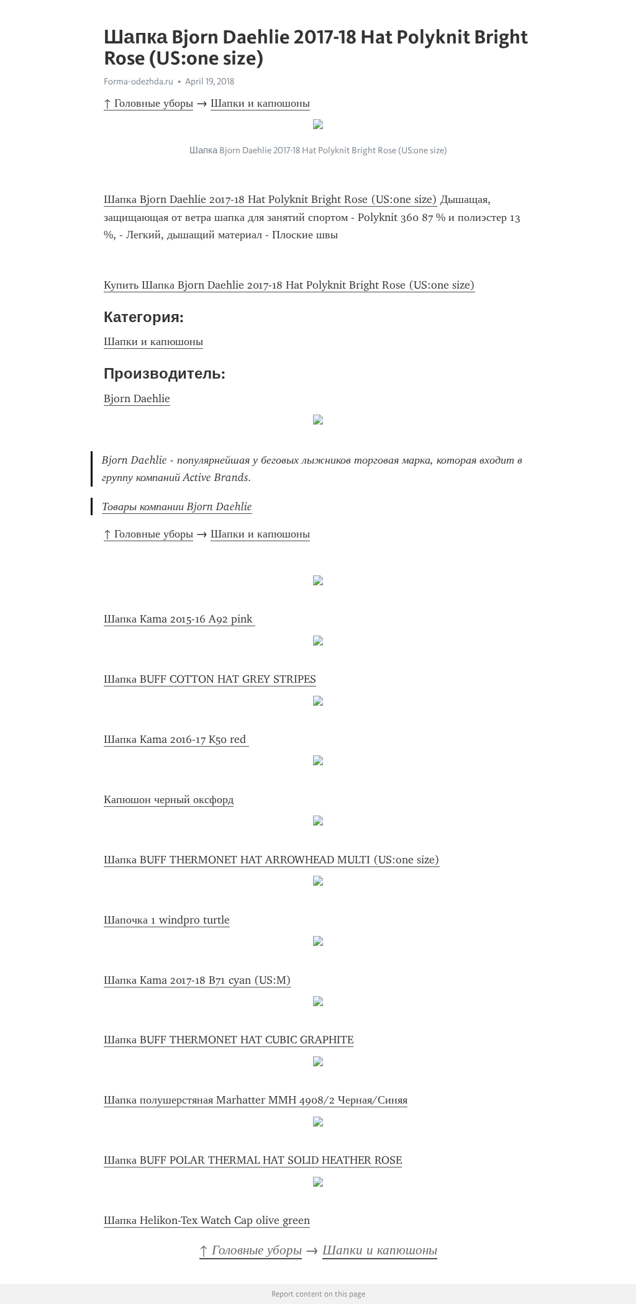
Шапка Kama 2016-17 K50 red (176, 739)
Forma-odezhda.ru (138, 81)
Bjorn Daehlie (137, 398)
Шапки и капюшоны (260, 103)
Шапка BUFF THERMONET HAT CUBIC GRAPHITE (228, 1039)
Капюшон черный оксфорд (169, 799)
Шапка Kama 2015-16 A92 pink (179, 619)
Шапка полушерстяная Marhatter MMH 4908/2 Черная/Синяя (255, 1100)
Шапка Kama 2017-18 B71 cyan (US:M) (197, 980)
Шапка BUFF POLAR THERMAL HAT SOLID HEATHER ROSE (253, 1160)
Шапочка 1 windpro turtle (167, 920)
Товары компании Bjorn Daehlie (177, 506)
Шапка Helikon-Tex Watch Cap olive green (207, 1220)
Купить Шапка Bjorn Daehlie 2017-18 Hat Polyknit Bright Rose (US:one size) (289, 285)
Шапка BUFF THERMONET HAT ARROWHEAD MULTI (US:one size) (272, 859)
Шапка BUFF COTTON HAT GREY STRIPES (210, 679)
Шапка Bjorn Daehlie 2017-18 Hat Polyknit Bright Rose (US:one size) (270, 199)
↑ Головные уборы (148, 103)
